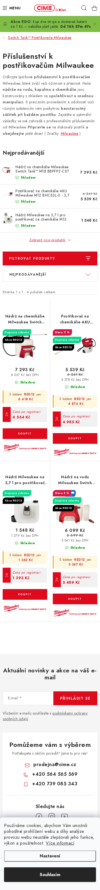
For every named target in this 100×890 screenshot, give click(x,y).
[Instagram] (52, 816)
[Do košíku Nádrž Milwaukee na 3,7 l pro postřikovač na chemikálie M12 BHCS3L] (25, 594)
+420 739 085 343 (54, 783)
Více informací (60, 843)
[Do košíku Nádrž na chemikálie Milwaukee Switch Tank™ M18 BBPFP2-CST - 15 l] (25, 433)
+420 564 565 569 (54, 774)
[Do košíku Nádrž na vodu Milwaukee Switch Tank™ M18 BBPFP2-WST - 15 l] (75, 599)
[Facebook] (39, 816)
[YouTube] (64, 816)
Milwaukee (69, 133)
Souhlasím (50, 875)
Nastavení (50, 856)
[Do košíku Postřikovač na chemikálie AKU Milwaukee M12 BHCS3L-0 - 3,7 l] (75, 438)
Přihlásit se (75, 698)
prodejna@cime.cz (54, 764)
